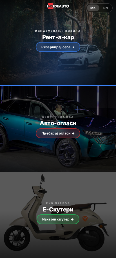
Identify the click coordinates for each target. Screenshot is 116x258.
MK (93, 8)
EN (105, 8)
